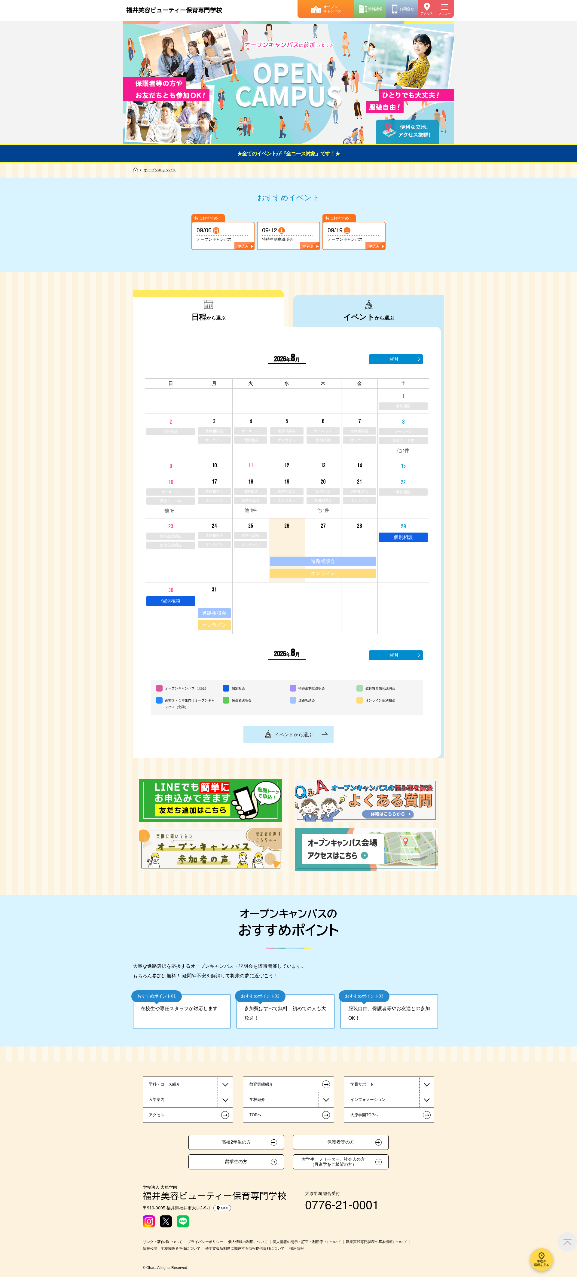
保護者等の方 (340, 1142)
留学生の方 (236, 1161)
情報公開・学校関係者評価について (171, 1248)
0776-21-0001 (342, 1203)
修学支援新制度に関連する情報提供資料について (245, 1248)
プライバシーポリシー (205, 1242)
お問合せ (407, 9)
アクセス (427, 13)
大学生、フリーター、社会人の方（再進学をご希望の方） (333, 1162)
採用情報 (296, 1248)
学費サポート (362, 1084)
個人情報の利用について (248, 1242)
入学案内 (156, 1099)
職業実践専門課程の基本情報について (376, 1242)
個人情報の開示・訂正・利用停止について (307, 1242)
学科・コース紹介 (164, 1084)
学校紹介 (257, 1099)
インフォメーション (368, 1099)
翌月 (394, 359)
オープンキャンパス (332, 9)
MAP (224, 1208)
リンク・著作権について (162, 1242)
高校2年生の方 (236, 1142)
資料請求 (375, 9)
